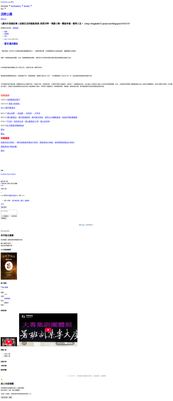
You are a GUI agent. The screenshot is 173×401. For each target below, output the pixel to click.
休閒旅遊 (15, 28)
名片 (5, 36)
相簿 (5, 31)
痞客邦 (10, 195)
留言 (14, 195)
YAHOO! (13, 174)
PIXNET (73, 376)
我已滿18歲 (4, 397)
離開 (10, 397)
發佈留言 (3, 218)
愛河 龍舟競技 (11, 43)
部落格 (6, 34)
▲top (2, 203)
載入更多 (3, 207)
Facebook (3, 174)
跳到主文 (3, 19)
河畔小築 (6, 14)
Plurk (8, 174)
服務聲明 (103, 376)
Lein (2, 185)
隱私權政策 (97, 376)
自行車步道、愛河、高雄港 (20, 200)
